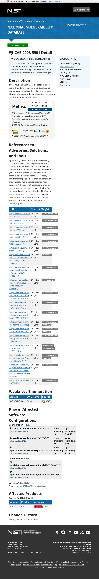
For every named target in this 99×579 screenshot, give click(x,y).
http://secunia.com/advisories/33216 (19, 235)
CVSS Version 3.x (39, 105)
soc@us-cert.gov (85, 550)
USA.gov (61, 567)
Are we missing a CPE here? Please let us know (27, 486)
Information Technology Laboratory (25, 21)
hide (28, 425)
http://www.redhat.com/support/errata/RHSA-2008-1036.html (19, 295)
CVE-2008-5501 (67, 66)
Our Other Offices (37, 552)
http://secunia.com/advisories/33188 (19, 215)
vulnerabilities (18, 45)
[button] (81, 9)
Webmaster (12, 552)
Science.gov (51, 567)
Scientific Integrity (49, 564)
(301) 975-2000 (14, 548)
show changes (33, 519)
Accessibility (24, 562)
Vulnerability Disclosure (67, 562)
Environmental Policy (31, 564)
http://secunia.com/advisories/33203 (19, 228)
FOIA (19, 564)
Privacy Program (38, 562)
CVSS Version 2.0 (39, 109)
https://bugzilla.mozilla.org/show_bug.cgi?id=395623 (19, 348)
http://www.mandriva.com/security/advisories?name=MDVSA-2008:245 (19, 271)
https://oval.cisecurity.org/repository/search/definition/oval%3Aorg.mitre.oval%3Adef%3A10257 (19, 370)
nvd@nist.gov (15, 203)
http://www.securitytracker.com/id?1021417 (19, 330)
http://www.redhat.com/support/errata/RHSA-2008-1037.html (19, 305)
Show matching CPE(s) (18, 431)
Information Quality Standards (71, 564)
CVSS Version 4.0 (39, 102)
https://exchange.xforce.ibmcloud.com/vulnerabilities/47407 (19, 358)
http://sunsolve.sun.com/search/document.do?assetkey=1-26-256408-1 (19, 259)
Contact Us (23, 552)
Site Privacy (12, 562)
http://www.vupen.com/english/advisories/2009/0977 (19, 338)
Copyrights (50, 562)
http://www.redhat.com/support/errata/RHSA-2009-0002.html (19, 315)
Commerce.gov (38, 567)
